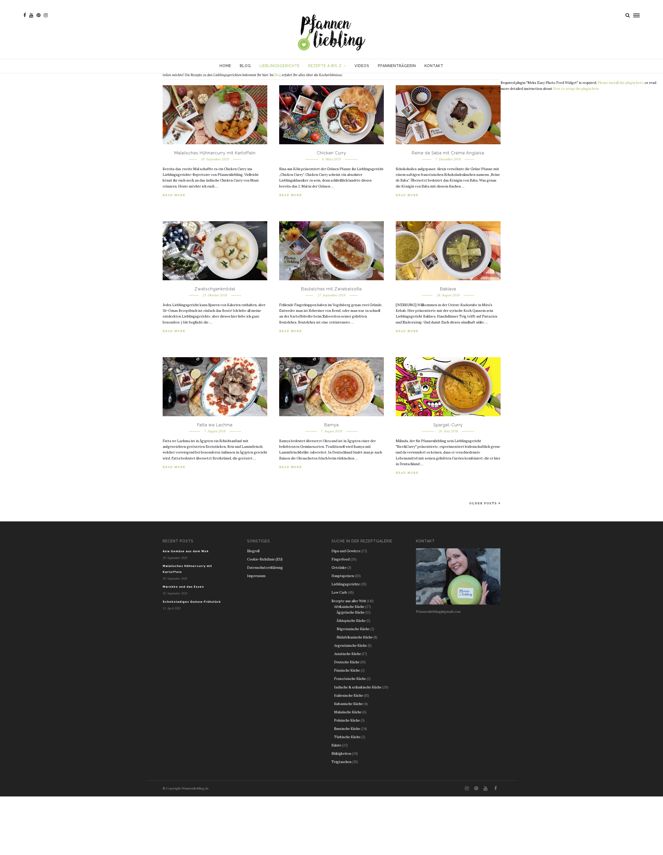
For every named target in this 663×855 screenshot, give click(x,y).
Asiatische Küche (347, 654)
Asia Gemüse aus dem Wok (186, 551)
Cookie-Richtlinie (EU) (265, 559)
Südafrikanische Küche (355, 637)
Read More (174, 195)
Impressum (256, 576)
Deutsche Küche (346, 662)
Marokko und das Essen (183, 586)
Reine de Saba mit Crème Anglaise (448, 152)
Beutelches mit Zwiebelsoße (331, 288)
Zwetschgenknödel (214, 288)
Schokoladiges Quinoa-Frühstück (192, 601)
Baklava (448, 288)
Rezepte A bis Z (325, 66)
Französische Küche (350, 679)
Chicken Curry (331, 152)
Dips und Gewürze (346, 551)
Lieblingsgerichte (280, 66)
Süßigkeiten (341, 753)
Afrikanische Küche (349, 607)
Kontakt (433, 66)
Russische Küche (347, 729)
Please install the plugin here (620, 83)
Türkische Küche (347, 737)
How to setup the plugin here (576, 89)
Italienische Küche (348, 695)
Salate (336, 745)
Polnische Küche (347, 720)
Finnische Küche (347, 670)
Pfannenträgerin (397, 66)
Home (225, 66)
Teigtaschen (341, 762)
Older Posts (483, 503)
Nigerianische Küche (353, 629)
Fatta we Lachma (215, 424)
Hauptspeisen (343, 576)
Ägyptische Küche (351, 612)
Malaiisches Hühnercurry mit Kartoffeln (215, 152)
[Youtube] (31, 15)
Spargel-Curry (448, 424)
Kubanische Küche (348, 704)
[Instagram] (46, 15)
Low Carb (339, 592)
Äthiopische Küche (351, 621)
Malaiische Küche (348, 712)
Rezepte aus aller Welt (349, 601)
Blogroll (253, 551)
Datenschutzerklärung (265, 567)
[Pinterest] (38, 15)
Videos (362, 66)
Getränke (339, 567)
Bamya (331, 424)
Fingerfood (341, 559)
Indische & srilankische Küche (357, 687)
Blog (245, 66)
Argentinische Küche (350, 645)
